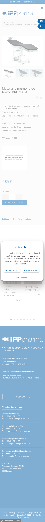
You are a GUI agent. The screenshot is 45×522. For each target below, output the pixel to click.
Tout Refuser (13, 270)
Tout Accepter (31, 270)
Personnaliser (22, 277)
